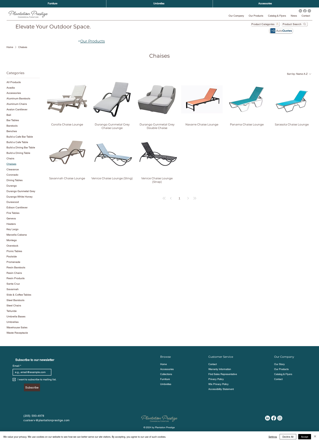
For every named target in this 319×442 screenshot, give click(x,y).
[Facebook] (305, 10)
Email (17, 365)
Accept (304, 436)
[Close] (315, 436)
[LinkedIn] (300, 10)
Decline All (287, 436)
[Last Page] (195, 198)
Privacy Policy (216, 379)
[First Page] (164, 198)
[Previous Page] (171, 198)
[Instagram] (309, 10)
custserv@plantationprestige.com (46, 420)
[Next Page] (188, 198)
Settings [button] (272, 436)
